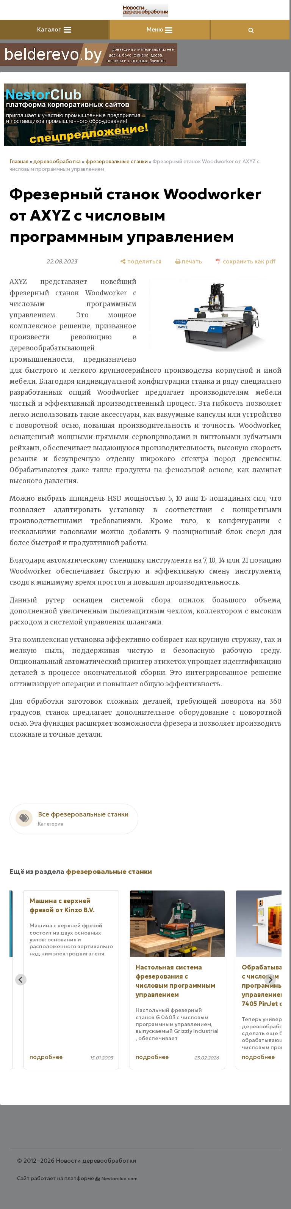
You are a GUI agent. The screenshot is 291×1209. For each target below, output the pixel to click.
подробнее (46, 1057)
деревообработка (57, 161)
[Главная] (145, 10)
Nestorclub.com (120, 1178)
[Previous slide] (21, 979)
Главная (18, 161)
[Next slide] (270, 979)
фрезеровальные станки (117, 161)
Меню (156, 29)
